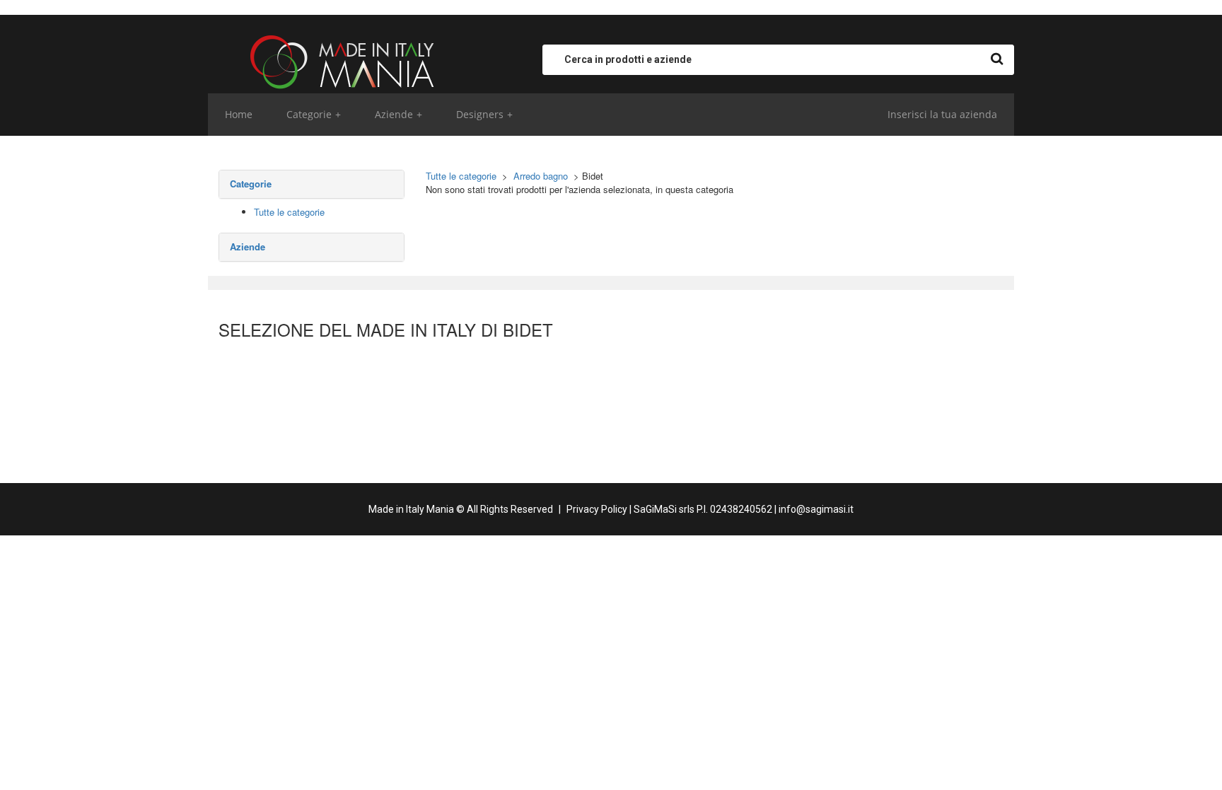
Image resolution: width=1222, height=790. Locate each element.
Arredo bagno (540, 175)
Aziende (398, 114)
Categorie (313, 114)
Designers (484, 114)
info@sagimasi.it (816, 509)
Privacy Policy (596, 509)
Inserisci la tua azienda (942, 114)
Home (238, 114)
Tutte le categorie (289, 212)
